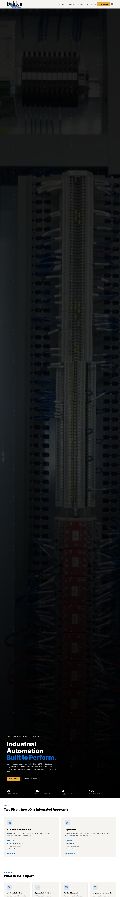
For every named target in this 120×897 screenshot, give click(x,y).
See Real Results (30, 779)
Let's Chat (13, 779)
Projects (72, 4)
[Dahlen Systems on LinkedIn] (112, 4)
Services (62, 4)
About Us (81, 4)
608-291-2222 (91, 4)
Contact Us (103, 4)
